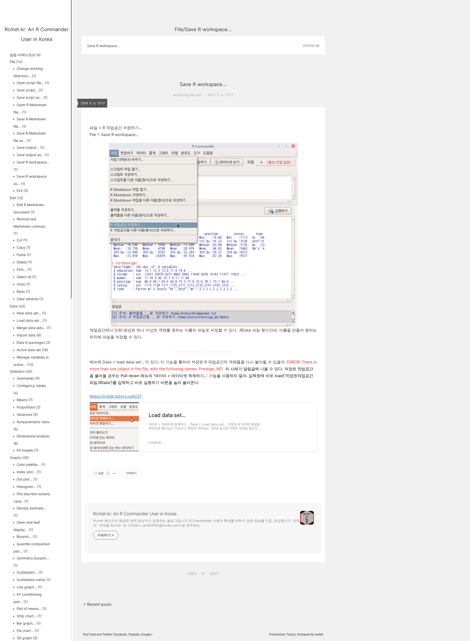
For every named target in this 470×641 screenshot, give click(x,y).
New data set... (31, 313)
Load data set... (31, 320)
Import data (28, 335)
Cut (21, 240)
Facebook (120, 634)
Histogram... (28, 486)
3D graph (26, 638)
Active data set (32, 350)
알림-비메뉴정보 (25, 55)
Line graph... (29, 587)
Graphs (19, 458)
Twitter (107, 634)
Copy (23, 247)
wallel (319, 634)
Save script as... (31, 97)
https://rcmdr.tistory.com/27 (116, 396)
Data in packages (33, 342)
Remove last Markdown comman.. (30, 226)
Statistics (21, 371)
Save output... (30, 147)
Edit (16, 198)
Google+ (147, 634)
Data (17, 306)
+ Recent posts (97, 604)
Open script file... (32, 83)
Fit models (27, 450)
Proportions (28, 407)
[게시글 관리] (114, 473)
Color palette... (30, 464)
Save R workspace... (103, 46)
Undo (23, 284)
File (16, 62)
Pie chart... (27, 631)
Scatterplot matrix (33, 580)
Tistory (291, 634)
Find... (24, 269)
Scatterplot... (29, 572)
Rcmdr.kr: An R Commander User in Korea (134, 513)
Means (24, 400)
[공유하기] (108, 473)
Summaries (28, 378)
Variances (27, 414)
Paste (23, 255)
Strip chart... (29, 616)
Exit (22, 190)
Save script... (29, 90)
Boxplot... (26, 536)
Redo (23, 291)
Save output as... (32, 155)
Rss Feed (89, 634)
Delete (24, 262)
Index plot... (28, 472)
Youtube (134, 634)
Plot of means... (31, 608)
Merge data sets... (33, 328)
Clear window (29, 299)
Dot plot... (26, 479)
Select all (26, 277)
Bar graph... (28, 623)
